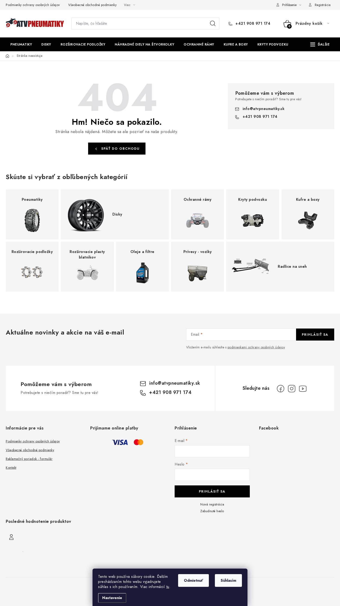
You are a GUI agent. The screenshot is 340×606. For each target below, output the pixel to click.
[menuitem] (21, 44)
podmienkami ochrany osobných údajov (256, 347)
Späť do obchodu (120, 148)
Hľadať (212, 24)
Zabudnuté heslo (212, 511)
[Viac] (320, 44)
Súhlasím (228, 580)
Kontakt (11, 467)
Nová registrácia (212, 504)
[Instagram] (291, 388)
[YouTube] (302, 388)
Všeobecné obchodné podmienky (92, 5)
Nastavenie (112, 597)
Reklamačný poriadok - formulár (29, 459)
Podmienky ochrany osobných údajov (33, 5)
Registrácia (323, 5)
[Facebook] (280, 388)
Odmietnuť (193, 580)
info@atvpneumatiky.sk (264, 108)
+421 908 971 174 (252, 23)
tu (167, 586)
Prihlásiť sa (315, 334)
